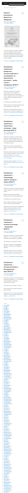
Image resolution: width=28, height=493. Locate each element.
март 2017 (6, 431)
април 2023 (6, 353)
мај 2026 (6, 309)
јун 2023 (5, 350)
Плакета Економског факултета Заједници (8, 16)
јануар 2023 (6, 358)
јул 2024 (5, 334)
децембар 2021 (7, 373)
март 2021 (6, 384)
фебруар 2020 (7, 397)
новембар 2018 (7, 414)
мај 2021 (6, 381)
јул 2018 (5, 415)
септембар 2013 (7, 490)
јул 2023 (5, 349)
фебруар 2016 (7, 446)
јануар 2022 (6, 371)
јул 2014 (5, 474)
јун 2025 (5, 322)
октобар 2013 (7, 488)
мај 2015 (6, 459)
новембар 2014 (7, 468)
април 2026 (6, 311)
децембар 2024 (7, 331)
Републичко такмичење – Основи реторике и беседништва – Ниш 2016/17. (11, 266)
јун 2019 (5, 405)
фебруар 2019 (7, 411)
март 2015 (6, 462)
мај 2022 (6, 365)
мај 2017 (6, 428)
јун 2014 (5, 476)
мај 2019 (6, 406)
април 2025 (6, 325)
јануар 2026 (6, 316)
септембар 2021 (7, 378)
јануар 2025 (6, 329)
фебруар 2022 (7, 370)
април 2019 (6, 408)
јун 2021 (5, 379)
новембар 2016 (7, 435)
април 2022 (6, 367)
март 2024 (6, 340)
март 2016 (6, 444)
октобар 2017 (7, 424)
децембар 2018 (7, 412)
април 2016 (6, 443)
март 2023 (6, 355)
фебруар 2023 (7, 356)
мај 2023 (6, 352)
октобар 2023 (7, 347)
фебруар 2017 (7, 432)
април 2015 (6, 461)
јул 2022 (5, 362)
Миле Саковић (10, 23)
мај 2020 (6, 394)
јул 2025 (5, 320)
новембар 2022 (7, 361)
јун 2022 (5, 364)
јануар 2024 (6, 343)
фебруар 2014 (7, 482)
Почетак (5, 3)
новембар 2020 (7, 390)
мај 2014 (6, 477)
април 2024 (6, 338)
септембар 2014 (7, 471)
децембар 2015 (7, 449)
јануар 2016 (6, 447)
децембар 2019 (7, 399)
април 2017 (6, 429)
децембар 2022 (7, 359)
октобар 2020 (7, 391)
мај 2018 (6, 418)
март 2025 (6, 326)
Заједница (12, 60)
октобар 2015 (7, 452)
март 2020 (6, 396)
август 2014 (6, 473)
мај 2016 (6, 441)
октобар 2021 (7, 376)
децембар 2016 (7, 434)
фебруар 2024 (7, 341)
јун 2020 (5, 393)
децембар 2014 (7, 467)
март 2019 (6, 409)
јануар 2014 (6, 484)
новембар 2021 (7, 375)
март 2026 (6, 312)
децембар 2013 (7, 485)
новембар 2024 (7, 332)
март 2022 (6, 368)
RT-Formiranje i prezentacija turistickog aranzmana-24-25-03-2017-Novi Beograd (13, 156)
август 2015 (6, 455)
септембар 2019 (7, 403)
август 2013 (6, 491)
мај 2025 (6, 323)
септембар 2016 (7, 438)
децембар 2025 (7, 317)
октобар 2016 (7, 437)
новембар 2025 (7, 319)
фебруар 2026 (7, 314)
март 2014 (6, 480)
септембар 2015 (7, 453)
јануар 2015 (6, 465)
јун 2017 (5, 426)
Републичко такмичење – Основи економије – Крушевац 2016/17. (11, 224)
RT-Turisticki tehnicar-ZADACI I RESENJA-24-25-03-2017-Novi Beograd (14, 162)
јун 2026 (5, 308)
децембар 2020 (7, 388)
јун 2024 (5, 335)
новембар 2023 (7, 346)
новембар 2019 (7, 400)
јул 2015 (5, 456)
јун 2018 (5, 417)
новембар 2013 (7, 487)
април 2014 (6, 479)
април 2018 (6, 420)
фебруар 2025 (7, 328)
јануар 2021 (6, 387)
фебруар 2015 (7, 464)
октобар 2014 (7, 470)
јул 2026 (5, 306)
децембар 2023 (7, 344)
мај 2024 (6, 337)
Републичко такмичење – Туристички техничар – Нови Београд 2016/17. (10, 125)
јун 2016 (5, 440)
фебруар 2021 (7, 385)
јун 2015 (5, 458)
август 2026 (6, 305)
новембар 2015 (7, 450)
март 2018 (6, 421)
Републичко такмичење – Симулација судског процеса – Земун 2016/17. (11, 177)
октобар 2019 (7, 402)
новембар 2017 (7, 423)
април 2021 (6, 382)
